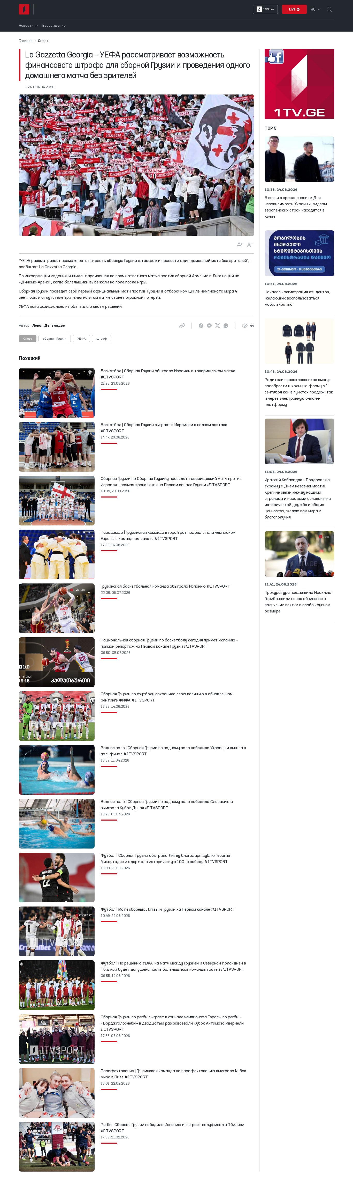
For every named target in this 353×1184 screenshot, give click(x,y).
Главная (25, 41)
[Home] (24, 9)
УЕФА (81, 338)
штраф (101, 338)
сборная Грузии (54, 338)
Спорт (27, 338)
